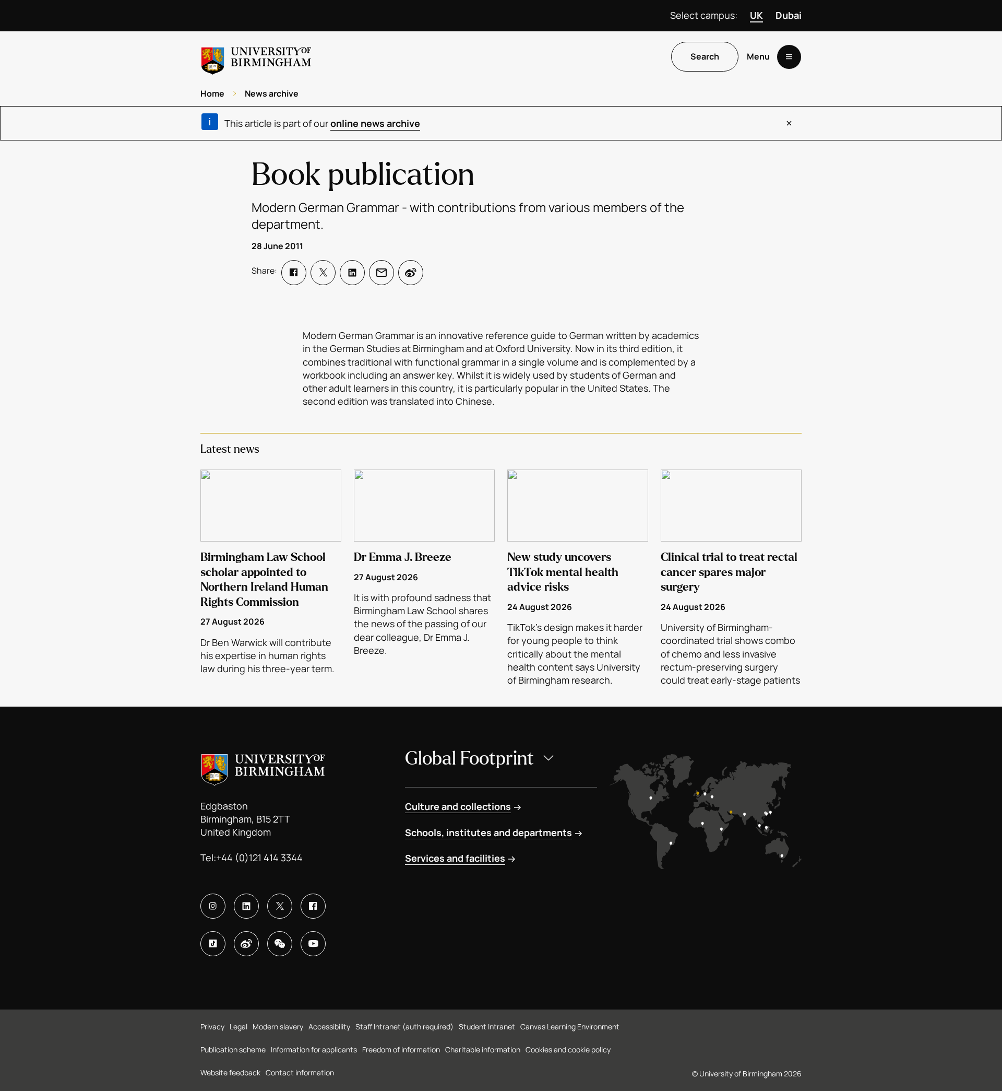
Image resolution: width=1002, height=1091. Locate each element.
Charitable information (482, 1049)
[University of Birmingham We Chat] (279, 943)
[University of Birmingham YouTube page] (313, 943)
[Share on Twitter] (323, 272)
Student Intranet (487, 1026)
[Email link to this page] (381, 272)
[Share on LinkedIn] (352, 272)
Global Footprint (469, 758)
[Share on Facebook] (293, 272)
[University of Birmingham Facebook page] (313, 906)
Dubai (789, 15)
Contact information (300, 1072)
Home (212, 93)
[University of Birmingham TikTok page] (212, 943)
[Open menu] (789, 56)
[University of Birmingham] (256, 57)
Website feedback (230, 1072)
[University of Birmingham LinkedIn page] (246, 906)
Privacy (212, 1026)
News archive (272, 93)
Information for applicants (314, 1049)
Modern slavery (278, 1026)
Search (704, 57)
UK (756, 15)
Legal (238, 1026)
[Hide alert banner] (789, 123)
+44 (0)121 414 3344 (259, 857)
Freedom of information (401, 1049)
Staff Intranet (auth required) (404, 1026)
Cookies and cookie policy (568, 1049)
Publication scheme (233, 1049)
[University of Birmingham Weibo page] (246, 943)
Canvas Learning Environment (569, 1026)
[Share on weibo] (410, 272)
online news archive (375, 123)
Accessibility (329, 1026)
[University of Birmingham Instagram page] (212, 906)
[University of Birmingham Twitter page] (279, 906)
